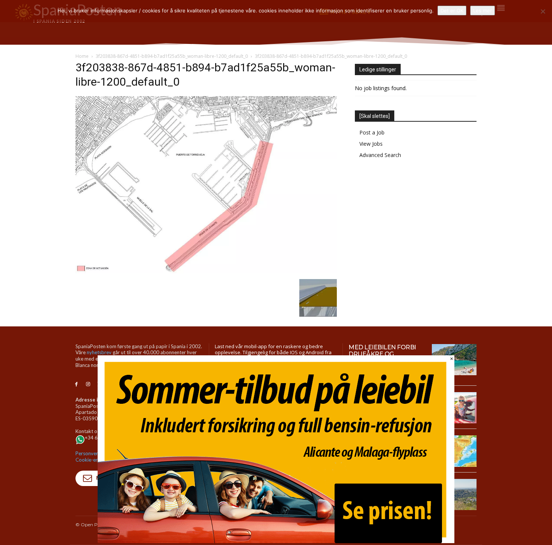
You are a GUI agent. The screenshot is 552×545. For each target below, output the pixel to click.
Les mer (482, 11)
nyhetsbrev (99, 352)
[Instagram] (88, 384)
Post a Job (372, 132)
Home (82, 56)
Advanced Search (380, 155)
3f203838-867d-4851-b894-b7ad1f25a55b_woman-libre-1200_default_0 (172, 56)
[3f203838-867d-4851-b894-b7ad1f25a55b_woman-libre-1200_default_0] (206, 271)
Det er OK (451, 11)
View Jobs (371, 143)
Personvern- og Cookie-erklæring (94, 456)
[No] (542, 11)
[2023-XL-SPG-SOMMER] (276, 541)
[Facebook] (76, 384)
